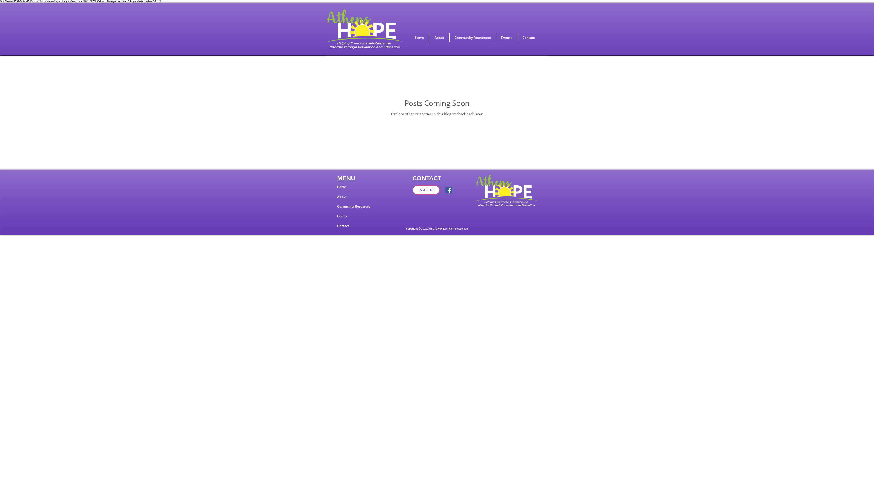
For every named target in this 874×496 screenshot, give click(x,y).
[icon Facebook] (448, 190)
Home (341, 187)
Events (342, 216)
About (341, 197)
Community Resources (353, 206)
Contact (343, 226)
